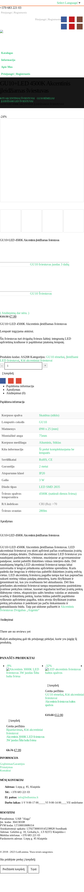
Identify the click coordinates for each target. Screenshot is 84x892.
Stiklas (57, 442)
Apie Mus (7, 66)
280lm (43, 510)
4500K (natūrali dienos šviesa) (58, 493)
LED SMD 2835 (49, 486)
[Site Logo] (39, 39)
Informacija (8, 59)
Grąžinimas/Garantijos (12, 763)
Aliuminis (45, 442)
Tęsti (33, 869)
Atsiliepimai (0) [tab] (15, 393)
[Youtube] (72, 19)
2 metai (43, 466)
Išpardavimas (14, 729)
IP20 (42, 473)
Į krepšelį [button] (14, 720)
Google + (11, 381)
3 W (41, 480)
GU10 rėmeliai (55, 357)
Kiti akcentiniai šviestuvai (36, 360)
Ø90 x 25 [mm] (48, 429)
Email (18, 381)
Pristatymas (6, 767)
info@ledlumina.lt (28, 797)
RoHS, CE (46, 459)
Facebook (3, 381)
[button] (80, 58)
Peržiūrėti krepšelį (14, 869)
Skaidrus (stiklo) (49, 415)
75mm (43, 435)
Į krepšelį (8, 373)
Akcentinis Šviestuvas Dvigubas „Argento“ (37, 608)
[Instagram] (79, 19)
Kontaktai (5, 770)
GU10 (43, 422)
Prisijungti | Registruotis (14, 12)
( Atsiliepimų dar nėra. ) (14, 313)
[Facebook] (64, 19)
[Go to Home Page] (1, 95)
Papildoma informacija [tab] (20, 386)
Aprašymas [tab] (13, 389)
